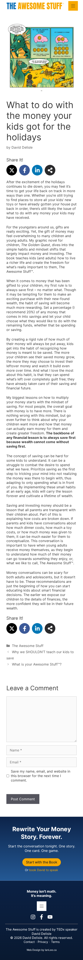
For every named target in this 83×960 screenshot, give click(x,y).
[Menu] (73, 6)
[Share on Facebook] (24, 170)
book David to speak (43, 870)
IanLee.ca (51, 949)
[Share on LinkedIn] (37, 170)
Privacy (43, 942)
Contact (29, 942)
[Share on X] (11, 170)
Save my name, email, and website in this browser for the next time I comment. (40, 775)
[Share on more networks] (50, 170)
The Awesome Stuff (27, 646)
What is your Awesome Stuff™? (37, 664)
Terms (55, 942)
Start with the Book (41, 862)
